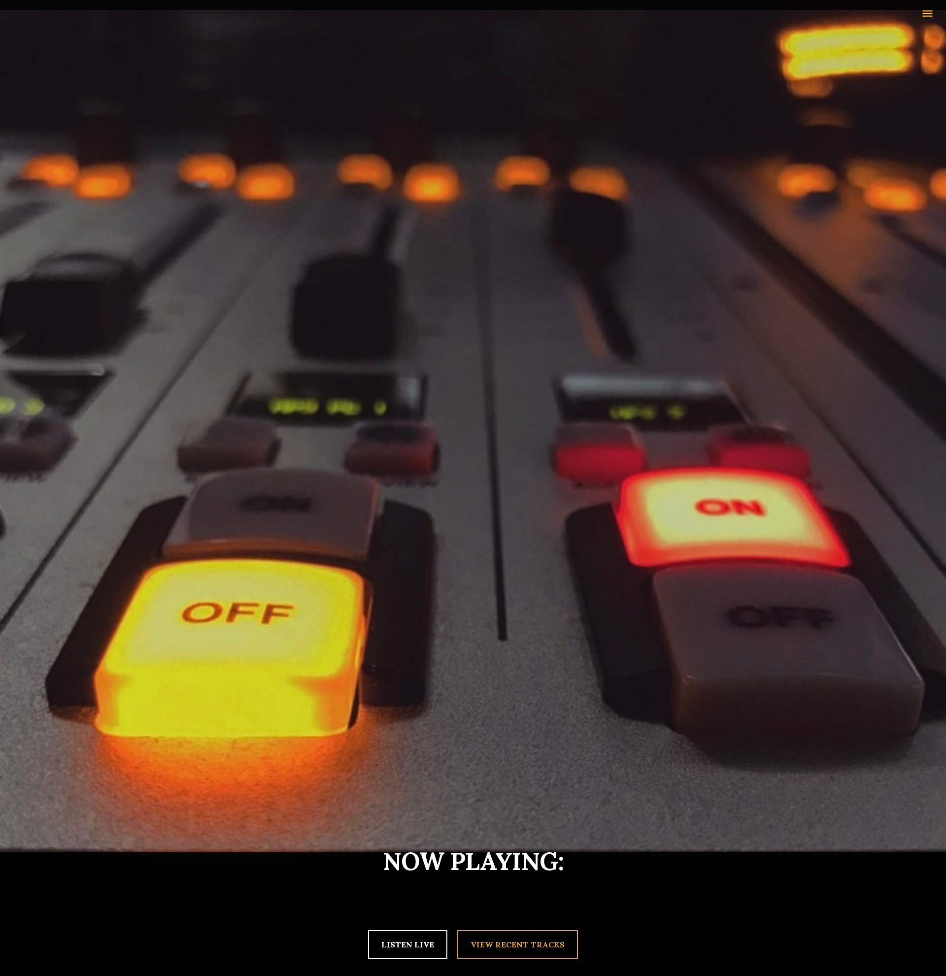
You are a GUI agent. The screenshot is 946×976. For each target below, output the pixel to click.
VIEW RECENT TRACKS (518, 944)
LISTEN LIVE (407, 944)
